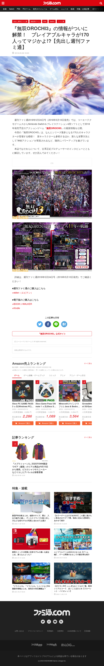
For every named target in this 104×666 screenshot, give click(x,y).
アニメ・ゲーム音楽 (77, 375)
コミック (52, 375)
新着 (5, 9)
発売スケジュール (40, 9)
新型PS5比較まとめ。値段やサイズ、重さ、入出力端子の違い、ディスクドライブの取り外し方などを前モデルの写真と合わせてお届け (30, 518)
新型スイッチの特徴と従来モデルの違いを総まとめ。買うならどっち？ (30, 553)
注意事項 (60, 631)
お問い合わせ (19, 631)
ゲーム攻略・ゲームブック (34, 375)
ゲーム (17, 375)
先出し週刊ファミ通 (20, 21)
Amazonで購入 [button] (24, 423)
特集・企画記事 (83, 9)
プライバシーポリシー (35, 631)
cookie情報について (74, 631)
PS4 (44, 21)
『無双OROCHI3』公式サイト (52, 333)
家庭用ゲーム (35, 21)
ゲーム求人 (54, 9)
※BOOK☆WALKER (22, 303)
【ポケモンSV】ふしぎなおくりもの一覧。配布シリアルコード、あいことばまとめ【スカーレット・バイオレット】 (73, 588)
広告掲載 (87, 631)
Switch (11, 9)
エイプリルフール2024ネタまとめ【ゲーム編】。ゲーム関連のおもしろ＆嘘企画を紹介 (72, 553)
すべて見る (88, 363)
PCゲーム (26, 9)
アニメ (62, 375)
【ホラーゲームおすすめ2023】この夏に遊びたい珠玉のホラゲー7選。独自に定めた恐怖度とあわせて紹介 (73, 518)
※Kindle (16, 308)
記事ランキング (23, 437)
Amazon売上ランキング (29, 363)
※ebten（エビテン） (22, 292)
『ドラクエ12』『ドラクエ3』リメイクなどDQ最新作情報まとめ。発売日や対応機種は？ (31, 587)
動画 (72, 9)
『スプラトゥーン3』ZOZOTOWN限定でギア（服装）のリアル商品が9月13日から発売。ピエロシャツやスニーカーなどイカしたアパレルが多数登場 (30, 468)
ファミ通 (61, 21)
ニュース (64, 9)
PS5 (18, 9)
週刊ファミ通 (97, 9)
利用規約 (50, 631)
